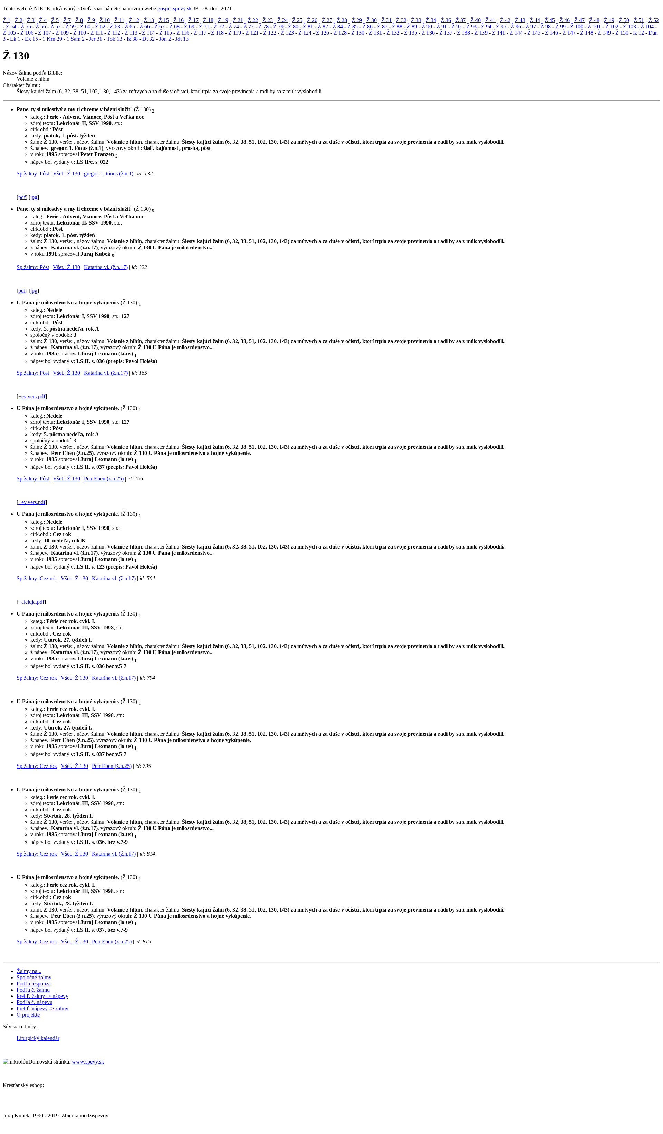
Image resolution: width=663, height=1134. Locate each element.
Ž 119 (234, 33)
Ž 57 (55, 26)
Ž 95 (501, 26)
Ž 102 (611, 26)
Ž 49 (609, 20)
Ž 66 (145, 26)
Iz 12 (638, 33)
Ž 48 (594, 20)
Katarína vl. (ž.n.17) (106, 267)
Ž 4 (43, 20)
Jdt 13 (182, 39)
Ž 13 (149, 20)
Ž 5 (55, 20)
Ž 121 (252, 33)
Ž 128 (340, 33)
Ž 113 (131, 33)
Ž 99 (560, 26)
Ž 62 (100, 26)
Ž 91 (441, 26)
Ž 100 (576, 26)
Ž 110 (79, 33)
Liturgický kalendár (38, 1038)
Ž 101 (594, 26)
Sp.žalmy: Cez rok (37, 578)
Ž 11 (119, 20)
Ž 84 (338, 26)
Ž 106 (26, 33)
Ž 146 (551, 33)
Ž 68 (174, 26)
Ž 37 (460, 20)
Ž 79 (278, 26)
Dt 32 (148, 39)
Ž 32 (401, 20)
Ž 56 (41, 26)
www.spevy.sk (88, 1062)
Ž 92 (456, 26)
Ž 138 (463, 33)
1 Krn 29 (52, 39)
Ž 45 (550, 20)
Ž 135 (410, 33)
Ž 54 (11, 26)
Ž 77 (248, 26)
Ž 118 (217, 33)
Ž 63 (115, 26)
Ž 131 (375, 33)
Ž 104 (647, 26)
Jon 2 (165, 39)
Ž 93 (471, 26)
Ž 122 (269, 33)
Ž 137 (445, 33)
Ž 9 (91, 20)
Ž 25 (297, 20)
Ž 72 (219, 26)
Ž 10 (104, 20)
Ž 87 (382, 26)
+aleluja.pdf (31, 602)
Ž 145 (533, 33)
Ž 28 (342, 20)
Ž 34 (431, 20)
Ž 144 (516, 33)
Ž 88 (397, 26)
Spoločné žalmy (34, 977)
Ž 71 (204, 26)
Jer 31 (95, 39)
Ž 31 (386, 20)
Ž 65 (130, 26)
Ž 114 (148, 33)
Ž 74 (234, 26)
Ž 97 (531, 26)
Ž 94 (486, 26)
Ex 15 (31, 39)
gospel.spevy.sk (175, 8)
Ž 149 (604, 33)
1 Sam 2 (76, 39)
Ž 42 (505, 20)
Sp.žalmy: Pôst (33, 174)
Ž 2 (18, 20)
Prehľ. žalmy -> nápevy (42, 996)
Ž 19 (223, 20)
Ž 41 (490, 20)
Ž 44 (535, 20)
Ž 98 (545, 26)
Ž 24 (282, 20)
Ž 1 (6, 20)
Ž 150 (621, 33)
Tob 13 (114, 39)
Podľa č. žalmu (33, 990)
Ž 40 (475, 20)
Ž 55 (26, 26)
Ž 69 (189, 26)
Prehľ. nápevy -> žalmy (42, 1008)
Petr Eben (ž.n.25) (104, 479)
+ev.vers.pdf (31, 396)
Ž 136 (428, 33)
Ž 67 (159, 26)
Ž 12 (134, 20)
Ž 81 (308, 26)
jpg (33, 197)
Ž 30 (371, 20)
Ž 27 (327, 20)
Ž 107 (44, 33)
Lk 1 (15, 39)
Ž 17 (193, 20)
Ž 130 (357, 33)
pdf (22, 197)
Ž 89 (412, 26)
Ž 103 (629, 26)
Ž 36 (446, 20)
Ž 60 (85, 26)
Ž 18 (208, 20)
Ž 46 (564, 20)
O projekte (28, 1015)
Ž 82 (323, 26)
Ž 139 (481, 33)
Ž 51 (639, 20)
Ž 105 (9, 33)
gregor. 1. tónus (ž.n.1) (108, 174)
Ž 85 (352, 26)
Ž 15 (163, 20)
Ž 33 (416, 20)
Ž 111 (96, 33)
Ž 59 (70, 26)
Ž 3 (31, 20)
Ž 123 (287, 33)
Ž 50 (624, 20)
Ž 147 (569, 33)
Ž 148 (586, 33)
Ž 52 (653, 20)
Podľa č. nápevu (34, 1002)
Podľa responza (34, 984)
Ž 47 (579, 20)
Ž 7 (67, 20)
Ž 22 (253, 20)
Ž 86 (367, 26)
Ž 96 (516, 26)
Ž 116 (182, 33)
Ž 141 (498, 33)
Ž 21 (238, 20)
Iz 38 (132, 39)
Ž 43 (520, 20)
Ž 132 (393, 33)
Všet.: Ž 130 (66, 174)
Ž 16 (178, 20)
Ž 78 (263, 26)
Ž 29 (357, 20)
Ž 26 (312, 20)
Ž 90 (427, 26)
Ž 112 (113, 33)
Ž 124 (304, 33)
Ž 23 (267, 20)
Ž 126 (322, 33)
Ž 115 (165, 33)
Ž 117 (200, 33)
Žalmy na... (29, 971)
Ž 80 (293, 26)
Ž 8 (79, 20)
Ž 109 (62, 33)
